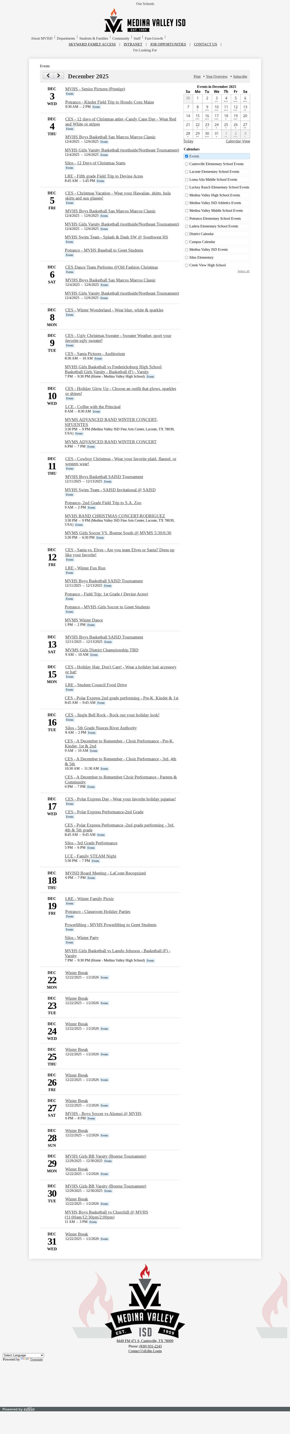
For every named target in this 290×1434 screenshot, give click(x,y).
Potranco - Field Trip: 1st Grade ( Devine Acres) (106, 594)
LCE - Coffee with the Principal (93, 406)
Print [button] (197, 76)
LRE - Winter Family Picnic (89, 898)
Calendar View (238, 141)
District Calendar (201, 234)
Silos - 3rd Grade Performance (91, 843)
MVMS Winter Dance (84, 620)
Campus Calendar (202, 242)
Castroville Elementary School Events (216, 164)
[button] (41, 38)
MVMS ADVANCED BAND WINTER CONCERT (111, 441)
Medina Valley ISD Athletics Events (215, 203)
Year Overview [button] (217, 76)
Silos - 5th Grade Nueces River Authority (101, 727)
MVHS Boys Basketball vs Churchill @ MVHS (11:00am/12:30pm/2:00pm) (106, 1215)
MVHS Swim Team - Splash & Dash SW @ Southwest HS (116, 237)
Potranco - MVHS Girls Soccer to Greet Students (107, 607)
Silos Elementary (201, 257)
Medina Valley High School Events (214, 195)
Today (188, 141)
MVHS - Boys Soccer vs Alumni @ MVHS (103, 1113)
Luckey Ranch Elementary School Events (219, 187)
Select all (243, 271)
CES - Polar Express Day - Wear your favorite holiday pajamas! (120, 799)
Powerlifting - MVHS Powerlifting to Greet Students (110, 924)
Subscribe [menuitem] (240, 76)
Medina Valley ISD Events (208, 249)
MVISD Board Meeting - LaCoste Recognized (105, 873)
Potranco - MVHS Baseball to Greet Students (104, 250)
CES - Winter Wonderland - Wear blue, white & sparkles (114, 310)
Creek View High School (207, 265)
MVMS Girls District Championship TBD (101, 650)
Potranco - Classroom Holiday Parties (97, 911)
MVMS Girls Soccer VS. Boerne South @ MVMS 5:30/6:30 (118, 532)
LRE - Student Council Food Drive (96, 684)
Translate (36, 1359)
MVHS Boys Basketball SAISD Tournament (104, 476)
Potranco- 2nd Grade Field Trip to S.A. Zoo (103, 502)
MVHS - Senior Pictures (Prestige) (95, 89)
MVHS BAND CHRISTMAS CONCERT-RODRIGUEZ (115, 515)
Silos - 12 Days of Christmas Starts (95, 163)
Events (194, 156)
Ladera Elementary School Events (213, 226)
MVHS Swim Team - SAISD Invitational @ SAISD (110, 489)
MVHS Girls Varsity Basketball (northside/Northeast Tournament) (122, 150)
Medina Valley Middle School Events (216, 210)
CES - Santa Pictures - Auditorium (95, 353)
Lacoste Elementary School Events (214, 172)
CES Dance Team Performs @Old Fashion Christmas (111, 267)
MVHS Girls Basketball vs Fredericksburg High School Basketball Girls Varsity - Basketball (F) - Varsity (113, 369)
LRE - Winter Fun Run (85, 568)
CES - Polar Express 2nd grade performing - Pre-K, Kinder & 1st (121, 698)
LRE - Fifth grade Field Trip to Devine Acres (104, 176)
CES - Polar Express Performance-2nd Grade (104, 812)
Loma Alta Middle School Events (213, 179)
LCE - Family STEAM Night (90, 856)
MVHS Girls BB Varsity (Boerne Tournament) (105, 1156)
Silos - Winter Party (82, 937)
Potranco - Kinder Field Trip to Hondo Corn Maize (109, 102)
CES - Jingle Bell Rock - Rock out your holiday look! (112, 715)
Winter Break (76, 972)
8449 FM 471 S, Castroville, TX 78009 (145, 1341)
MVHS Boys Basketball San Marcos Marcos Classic (110, 137)
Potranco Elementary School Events (215, 218)
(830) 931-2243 (150, 1346)
